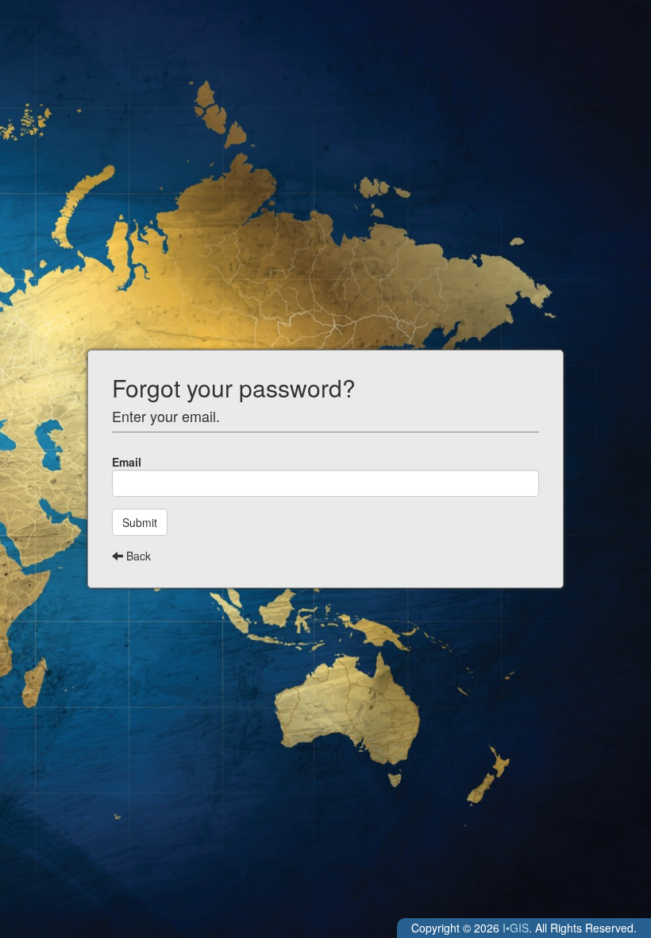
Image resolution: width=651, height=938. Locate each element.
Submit (139, 522)
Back (137, 556)
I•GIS (516, 928)
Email (126, 462)
